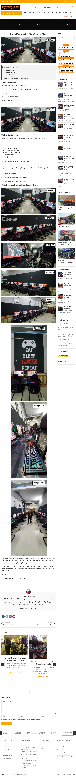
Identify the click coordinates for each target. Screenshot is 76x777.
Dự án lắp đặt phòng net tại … (68, 307)
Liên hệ (73, 16)
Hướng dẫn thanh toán (62, 749)
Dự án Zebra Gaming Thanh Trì (69, 115)
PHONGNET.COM (4, 774)
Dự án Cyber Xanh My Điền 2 (69, 105)
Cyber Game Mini (12, 96)
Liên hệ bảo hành (43, 744)
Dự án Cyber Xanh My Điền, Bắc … (69, 147)
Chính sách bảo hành (62, 744)
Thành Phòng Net (39, 605)
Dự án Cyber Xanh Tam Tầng (69, 180)
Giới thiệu (65, 16)
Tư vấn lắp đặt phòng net (8, 749)
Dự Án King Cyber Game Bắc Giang (69, 125)
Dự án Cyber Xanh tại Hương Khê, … (69, 284)
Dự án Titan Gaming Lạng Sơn (69, 157)
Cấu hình (39, 13)
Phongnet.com (23, 774)
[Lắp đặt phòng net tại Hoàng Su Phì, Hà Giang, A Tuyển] (38, 647)
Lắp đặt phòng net (7, 746)
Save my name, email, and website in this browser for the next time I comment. (21, 719)
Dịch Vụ (54, 13)
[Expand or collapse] (54, 67)
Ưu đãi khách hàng (43, 746)
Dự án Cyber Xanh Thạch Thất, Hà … (69, 136)
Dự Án (71, 13)
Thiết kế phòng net (7, 752)
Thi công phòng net (7, 755)
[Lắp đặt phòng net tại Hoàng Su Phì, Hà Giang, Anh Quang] (14, 645)
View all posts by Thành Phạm (28, 608)
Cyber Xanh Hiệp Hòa (63, 332)
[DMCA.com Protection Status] (63, 357)
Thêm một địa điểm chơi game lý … (69, 273)
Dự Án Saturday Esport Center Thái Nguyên (69, 168)
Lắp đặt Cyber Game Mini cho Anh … (68, 95)
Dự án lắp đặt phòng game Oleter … (68, 297)
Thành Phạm (41, 603)
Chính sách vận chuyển (62, 746)
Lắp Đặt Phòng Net (28, 13)
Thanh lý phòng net (7, 758)
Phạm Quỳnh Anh (62, 361)
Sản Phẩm (47, 13)
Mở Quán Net (63, 13)
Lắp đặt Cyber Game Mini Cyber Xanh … (69, 84)
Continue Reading (15, 672)
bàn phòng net (11, 177)
